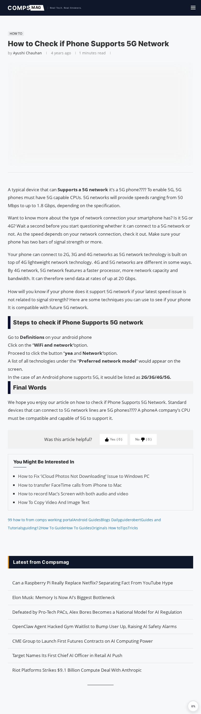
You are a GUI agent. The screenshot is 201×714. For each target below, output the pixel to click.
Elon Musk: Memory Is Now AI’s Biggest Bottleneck (63, 597)
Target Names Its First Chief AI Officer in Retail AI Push (67, 655)
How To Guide (53, 527)
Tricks (133, 527)
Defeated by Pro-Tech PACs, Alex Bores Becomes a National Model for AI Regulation (97, 612)
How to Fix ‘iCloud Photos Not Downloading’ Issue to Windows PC (83, 476)
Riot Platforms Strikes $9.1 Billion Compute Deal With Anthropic (77, 670)
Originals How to (105, 527)
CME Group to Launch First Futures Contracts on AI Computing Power (82, 641)
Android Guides (87, 519)
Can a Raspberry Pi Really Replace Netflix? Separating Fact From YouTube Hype (92, 583)
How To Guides (78, 527)
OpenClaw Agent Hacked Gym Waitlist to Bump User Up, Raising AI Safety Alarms (94, 626)
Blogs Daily (110, 519)
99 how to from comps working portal (40, 519)
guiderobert (130, 519)
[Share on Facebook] (98, 179)
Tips (124, 527)
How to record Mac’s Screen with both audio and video (73, 494)
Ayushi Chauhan (27, 52)
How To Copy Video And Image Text (54, 502)
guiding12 (32, 527)
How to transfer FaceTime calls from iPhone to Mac (70, 485)
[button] (193, 706)
